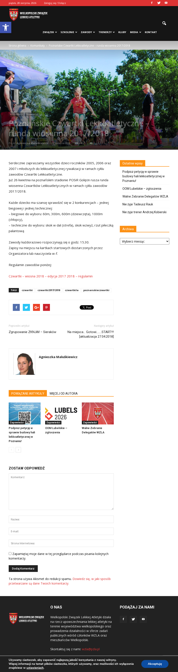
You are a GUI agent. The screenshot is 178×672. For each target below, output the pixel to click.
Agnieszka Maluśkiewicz (32, 143)
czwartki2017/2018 (49, 290)
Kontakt (151, 32)
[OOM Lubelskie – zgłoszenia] (61, 413)
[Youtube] (166, 3)
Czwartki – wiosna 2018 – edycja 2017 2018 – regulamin (51, 276)
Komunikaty (16, 114)
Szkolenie (67, 32)
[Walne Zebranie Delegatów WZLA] (98, 413)
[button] (5, 27)
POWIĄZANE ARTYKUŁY (27, 393)
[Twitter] (159, 3)
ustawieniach (35, 668)
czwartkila (72, 290)
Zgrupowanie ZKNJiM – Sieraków (32, 332)
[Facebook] (151, 3)
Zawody (86, 32)
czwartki (27, 290)
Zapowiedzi (32, 114)
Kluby (122, 32)
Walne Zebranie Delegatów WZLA (145, 196)
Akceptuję (155, 664)
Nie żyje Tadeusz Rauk (137, 204)
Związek (48, 32)
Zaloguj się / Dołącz (55, 3)
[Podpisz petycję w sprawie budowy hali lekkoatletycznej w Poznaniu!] (25, 413)
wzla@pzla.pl (91, 649)
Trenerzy (105, 32)
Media (134, 32)
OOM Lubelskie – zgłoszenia (141, 188)
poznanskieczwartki (96, 290)
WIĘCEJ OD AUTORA (63, 393)
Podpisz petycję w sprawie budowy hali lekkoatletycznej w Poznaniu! (143, 176)
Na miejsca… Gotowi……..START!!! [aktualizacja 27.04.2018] (91, 334)
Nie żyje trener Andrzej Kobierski (144, 212)
